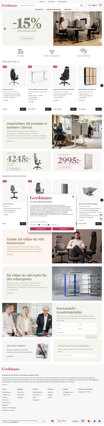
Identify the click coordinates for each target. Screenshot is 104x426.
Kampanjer (67, 9)
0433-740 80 (66, 395)
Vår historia (5, 400)
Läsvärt (50, 397)
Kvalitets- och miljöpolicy (9, 408)
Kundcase (50, 392)
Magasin (50, 395)
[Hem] (10, 5)
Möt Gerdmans (6, 392)
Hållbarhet (5, 405)
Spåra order (20, 395)
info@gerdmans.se (68, 392)
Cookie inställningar (13, 422)
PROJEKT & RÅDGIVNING (54, 9)
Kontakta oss (6, 395)
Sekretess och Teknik (8, 410)
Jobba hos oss (6, 402)
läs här (9, 356)
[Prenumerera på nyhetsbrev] (95, 356)
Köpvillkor (20, 397)
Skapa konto (21, 392)
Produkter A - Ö (37, 395)
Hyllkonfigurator (37, 392)
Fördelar (4, 397)
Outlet (34, 397)
